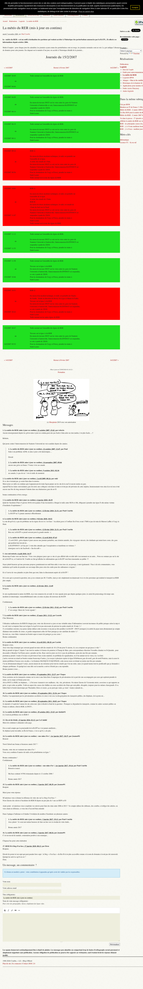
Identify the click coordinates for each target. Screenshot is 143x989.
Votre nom (6, 881)
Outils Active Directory (131, 88)
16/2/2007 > (114, 67)
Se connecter (16, 963)
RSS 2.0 (32, 963)
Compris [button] (135, 7)
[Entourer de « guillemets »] (19, 910)
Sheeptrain (53, 422)
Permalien (61, 372)
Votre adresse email (9, 888)
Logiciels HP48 (128, 77)
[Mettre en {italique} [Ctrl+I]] (8, 910)
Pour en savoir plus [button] (86, 11)
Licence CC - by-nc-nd (128, 142)
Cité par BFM (125, 104)
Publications (124, 64)
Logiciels (22, 21)
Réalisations (13, 21)
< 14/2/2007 (8, 67)
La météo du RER (32, 21)
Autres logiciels (128, 91)
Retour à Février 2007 (61, 67)
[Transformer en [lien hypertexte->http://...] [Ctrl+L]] (12, 910)
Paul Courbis (25, 34)
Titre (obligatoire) (9, 894)
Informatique (124, 140)
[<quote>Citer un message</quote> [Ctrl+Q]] (15, 910)
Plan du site (7, 963)
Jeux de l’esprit (128, 69)
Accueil (5, 21)
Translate (136, 53)
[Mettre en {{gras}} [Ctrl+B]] (5, 910)
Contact (25, 963)
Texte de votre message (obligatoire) (15, 901)
